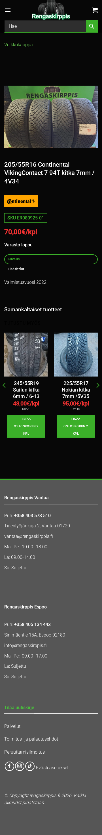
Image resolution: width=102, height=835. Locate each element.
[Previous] (4, 396)
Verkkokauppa (18, 44)
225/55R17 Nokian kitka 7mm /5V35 (76, 389)
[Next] (97, 396)
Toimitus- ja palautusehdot (31, 739)
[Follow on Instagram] (19, 766)
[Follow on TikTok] (30, 766)
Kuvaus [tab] (14, 259)
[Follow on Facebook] (9, 766)
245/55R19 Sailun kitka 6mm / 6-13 (26, 389)
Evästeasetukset (52, 768)
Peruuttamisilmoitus (24, 752)
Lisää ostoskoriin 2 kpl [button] (26, 426)
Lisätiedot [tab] (16, 269)
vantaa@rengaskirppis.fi (28, 536)
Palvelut (12, 726)
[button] (7, 10)
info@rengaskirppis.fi (25, 645)
